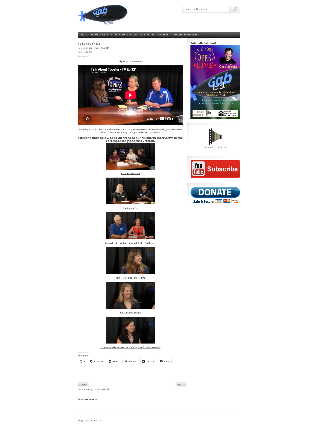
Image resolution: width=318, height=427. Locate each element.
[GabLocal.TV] (103, 23)
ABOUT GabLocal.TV (101, 34)
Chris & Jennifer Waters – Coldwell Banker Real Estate (130, 243)
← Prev (82, 384)
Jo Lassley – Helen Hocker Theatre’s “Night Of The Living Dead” (130, 347)
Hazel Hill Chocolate (130, 173)
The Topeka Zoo (130, 208)
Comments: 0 (84, 56)
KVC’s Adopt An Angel (130, 312)
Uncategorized (85, 52)
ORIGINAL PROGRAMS (126, 34)
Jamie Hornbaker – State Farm (130, 278)
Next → (181, 384)
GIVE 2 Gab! (163, 34)
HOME (84, 34)
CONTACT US (147, 34)
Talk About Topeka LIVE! (184, 34)
